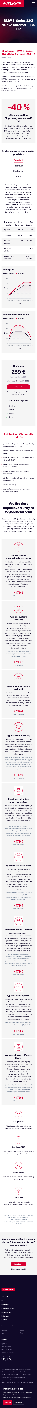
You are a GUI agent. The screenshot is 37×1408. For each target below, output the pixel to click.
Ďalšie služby (6, 1312)
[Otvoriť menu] (33, 3)
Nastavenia (18, 1402)
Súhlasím (8, 1402)
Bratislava (4, 1330)
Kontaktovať (18, 1264)
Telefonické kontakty (8, 1352)
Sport (18, 176)
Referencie (5, 1316)
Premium (18, 165)
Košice (22, 1330)
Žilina (21, 1333)
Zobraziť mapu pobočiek (18, 1269)
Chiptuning (6, 1305)
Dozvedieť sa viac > (10, 492)
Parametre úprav (8, 1308)
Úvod (3, 1301)
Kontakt (4, 1320)
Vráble (4, 1333)
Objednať (18, 387)
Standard (18, 160)
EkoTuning (18, 171)
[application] (18, 290)
